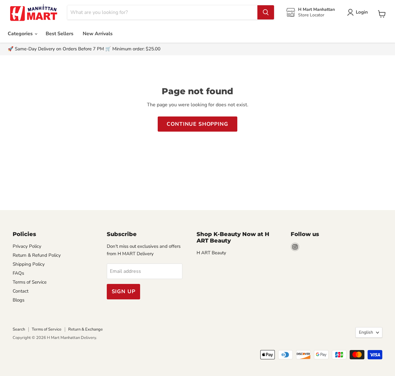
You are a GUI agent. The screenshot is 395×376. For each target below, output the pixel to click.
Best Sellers (59, 33)
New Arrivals (98, 33)
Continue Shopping (197, 124)
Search (19, 329)
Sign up (123, 291)
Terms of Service (30, 282)
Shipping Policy (29, 264)
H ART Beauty (211, 253)
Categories (21, 33)
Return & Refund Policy (37, 255)
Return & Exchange (85, 329)
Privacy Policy (27, 246)
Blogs (18, 300)
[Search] (265, 12)
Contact (20, 291)
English (366, 332)
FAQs (18, 273)
